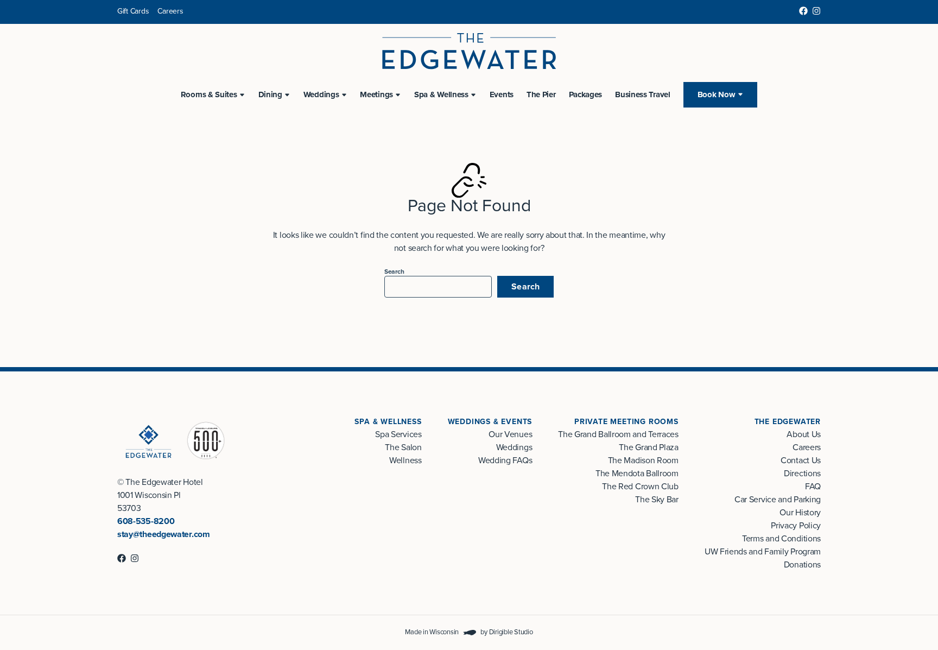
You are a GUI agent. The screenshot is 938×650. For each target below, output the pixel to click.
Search (394, 271)
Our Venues (510, 434)
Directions (802, 473)
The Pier (541, 94)
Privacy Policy (796, 525)
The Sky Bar (657, 499)
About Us (804, 434)
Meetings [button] (376, 94)
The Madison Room (643, 460)
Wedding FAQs (505, 460)
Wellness (405, 460)
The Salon (403, 447)
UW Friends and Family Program (763, 551)
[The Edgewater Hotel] (469, 51)
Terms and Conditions (781, 538)
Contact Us (801, 460)
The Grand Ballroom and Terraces (618, 434)
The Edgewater (788, 421)
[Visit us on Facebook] (803, 11)
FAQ (813, 486)
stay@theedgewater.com (163, 534)
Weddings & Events (490, 421)
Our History (800, 512)
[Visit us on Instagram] (816, 11)
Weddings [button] (321, 94)
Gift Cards (133, 11)
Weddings (514, 447)
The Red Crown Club (640, 486)
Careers (170, 11)
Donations (802, 564)
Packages (586, 94)
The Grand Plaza (648, 447)
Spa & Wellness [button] (441, 94)
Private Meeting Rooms (626, 421)
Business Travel (642, 94)
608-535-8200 (145, 521)
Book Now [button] (717, 94)
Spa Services (398, 434)
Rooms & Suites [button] (209, 94)
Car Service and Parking (777, 499)
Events (502, 94)
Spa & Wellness (387, 421)
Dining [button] (270, 94)
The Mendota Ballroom (637, 473)
